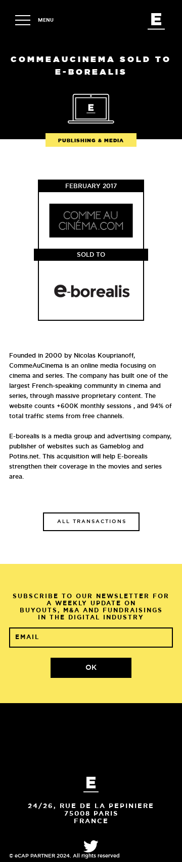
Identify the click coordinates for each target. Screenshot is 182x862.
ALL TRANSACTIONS (91, 522)
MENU (46, 20)
